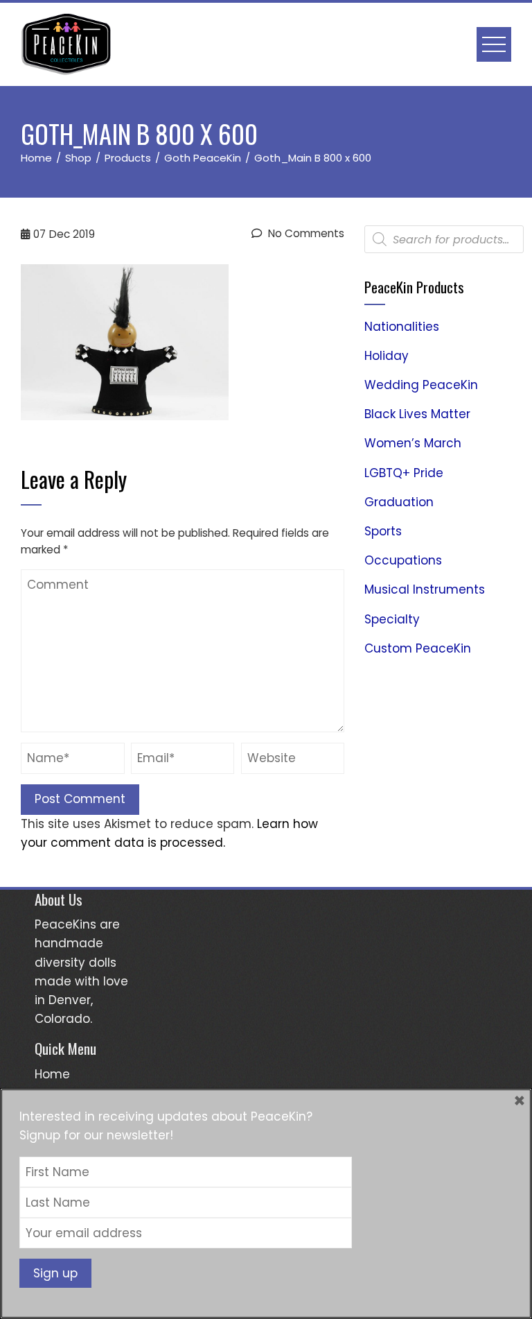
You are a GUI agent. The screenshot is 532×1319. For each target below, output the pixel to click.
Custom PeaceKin (417, 648)
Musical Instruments (424, 589)
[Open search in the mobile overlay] (444, 239)
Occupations (403, 560)
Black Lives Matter (417, 414)
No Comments (304, 233)
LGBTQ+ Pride (403, 473)
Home (52, 1074)
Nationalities (401, 326)
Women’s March (412, 443)
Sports (383, 531)
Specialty (392, 619)
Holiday (386, 355)
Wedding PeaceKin (421, 385)
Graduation (399, 502)
